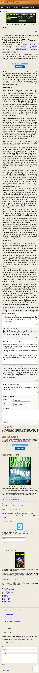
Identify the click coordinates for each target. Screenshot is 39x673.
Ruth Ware (7, 598)
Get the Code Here (9, 433)
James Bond (9, 624)
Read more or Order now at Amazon (10, 499)
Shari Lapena (8, 601)
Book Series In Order (8, 307)
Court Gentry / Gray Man (12, 621)
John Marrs (7, 591)
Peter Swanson (8, 597)
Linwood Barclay (30, 490)
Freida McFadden (9, 589)
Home (2, 7)
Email (4, 404)
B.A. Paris (6, 588)
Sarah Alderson (8, 600)
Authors (8, 7)
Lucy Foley (7, 594)
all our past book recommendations (22, 441)
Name (5, 399)
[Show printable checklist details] (36, 32)
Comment (6, 408)
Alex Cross (8, 618)
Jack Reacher (9, 614)
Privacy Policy (5, 670)
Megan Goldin (8, 595)
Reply (36, 324)
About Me (23, 533)
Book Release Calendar (28, 7)
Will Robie (8, 628)
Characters (16, 7)
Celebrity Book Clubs (18, 506)
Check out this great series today (29, 575)
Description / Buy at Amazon (29, 44)
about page (22, 639)
